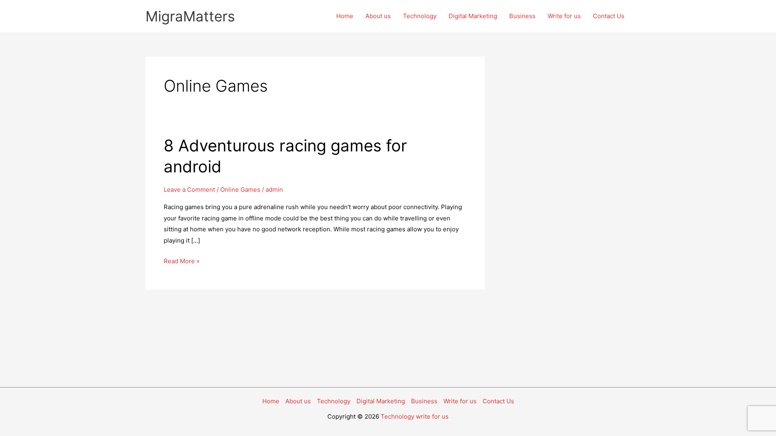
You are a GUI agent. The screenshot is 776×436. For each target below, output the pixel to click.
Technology (419, 16)
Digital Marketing (473, 16)
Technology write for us (415, 416)
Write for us (564, 16)
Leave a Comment (189, 189)
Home (344, 16)
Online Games (240, 189)
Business (522, 16)
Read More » (182, 262)
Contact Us (608, 16)
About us (378, 16)
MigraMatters (190, 16)
